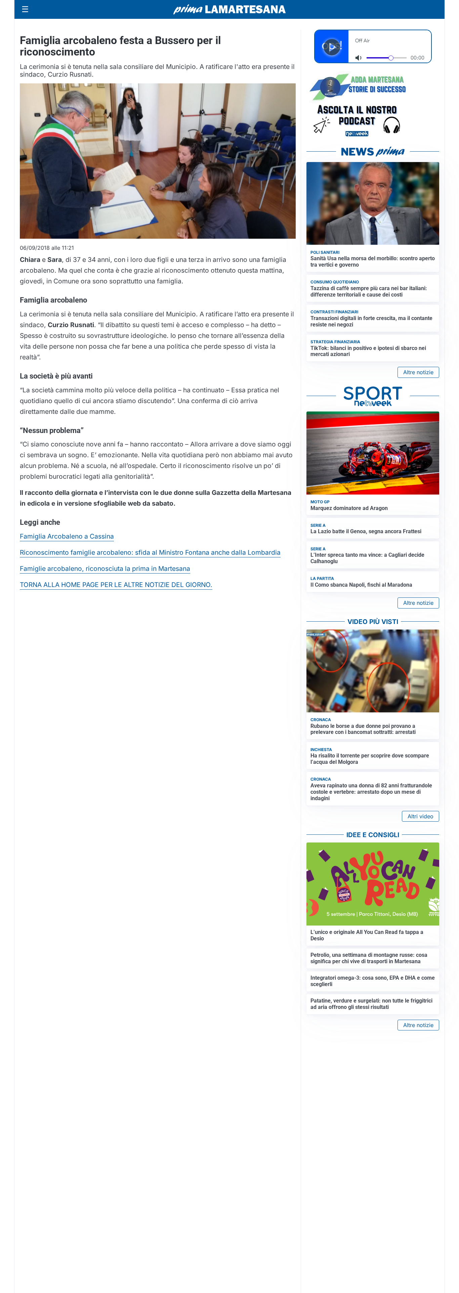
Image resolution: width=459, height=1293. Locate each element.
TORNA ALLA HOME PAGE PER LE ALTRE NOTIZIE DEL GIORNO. (116, 585)
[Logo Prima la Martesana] (229, 9)
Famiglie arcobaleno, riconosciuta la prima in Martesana (105, 568)
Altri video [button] (420, 816)
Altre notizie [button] (418, 372)
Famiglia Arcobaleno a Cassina (67, 536)
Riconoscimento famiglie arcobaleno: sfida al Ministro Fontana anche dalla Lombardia (150, 552)
